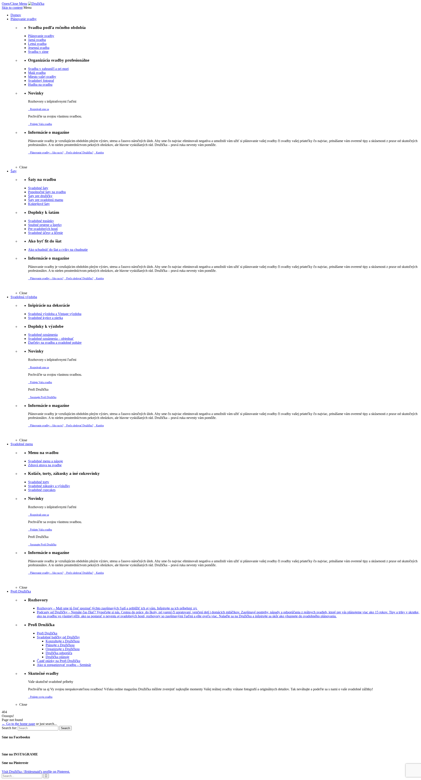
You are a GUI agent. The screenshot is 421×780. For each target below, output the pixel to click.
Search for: (9, 728)
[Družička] (36, 3)
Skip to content (12, 7)
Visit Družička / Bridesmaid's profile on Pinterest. (36, 771)
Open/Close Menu (14, 3)
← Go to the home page (18, 724)
